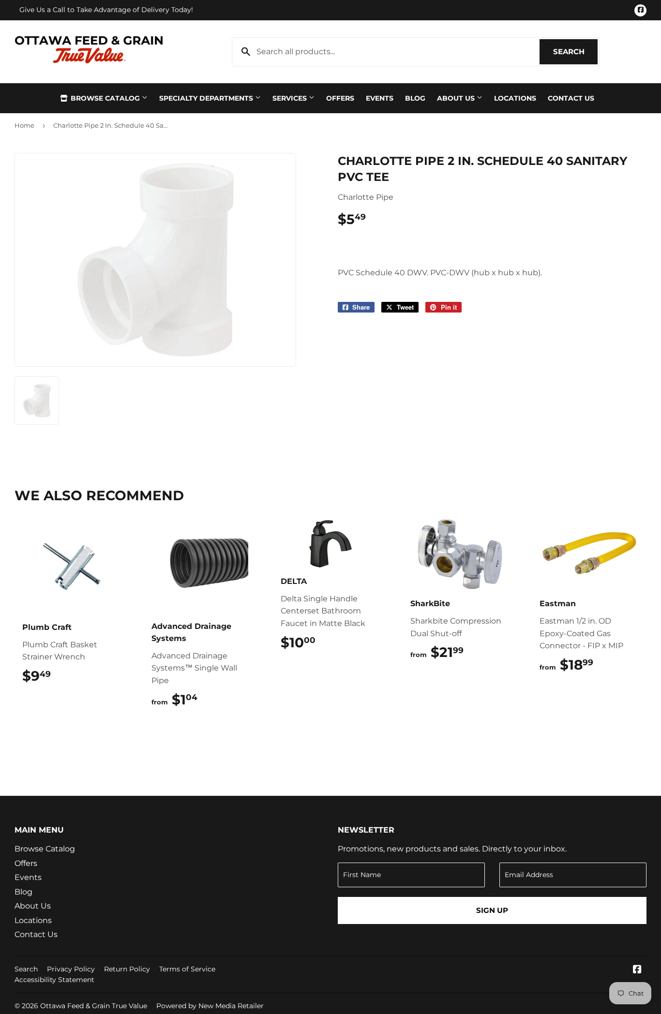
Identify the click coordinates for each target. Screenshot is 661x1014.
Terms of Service (187, 969)
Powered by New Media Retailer (210, 1006)
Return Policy (127, 969)
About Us (457, 98)
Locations (515, 98)
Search (575, 51)
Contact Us (571, 98)
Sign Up (492, 910)
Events (379, 98)
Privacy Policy (71, 969)
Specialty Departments (207, 98)
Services (290, 98)
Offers (340, 98)
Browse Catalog (105, 98)
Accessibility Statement (54, 980)
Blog (415, 98)
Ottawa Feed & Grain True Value (93, 1006)
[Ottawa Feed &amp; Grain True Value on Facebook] (637, 970)
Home (24, 125)
